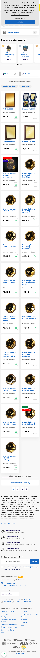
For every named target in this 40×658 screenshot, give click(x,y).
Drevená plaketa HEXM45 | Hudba (9, 246)
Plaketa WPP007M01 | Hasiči (9, 54)
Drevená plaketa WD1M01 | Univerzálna (9, 175)
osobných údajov (32, 567)
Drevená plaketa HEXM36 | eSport (28, 389)
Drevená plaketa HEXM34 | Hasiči (28, 423)
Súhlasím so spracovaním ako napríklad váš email (21, 568)
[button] (17, 64)
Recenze (24, 619)
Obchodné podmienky (9, 624)
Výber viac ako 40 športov (15, 538)
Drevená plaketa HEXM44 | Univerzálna (28, 246)
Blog (22, 625)
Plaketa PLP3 (8, 109)
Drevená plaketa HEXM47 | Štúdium (10, 210)
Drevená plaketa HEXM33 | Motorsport (9, 458)
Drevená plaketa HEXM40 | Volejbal (29, 317)
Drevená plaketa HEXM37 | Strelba (9, 389)
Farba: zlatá (25, 86)
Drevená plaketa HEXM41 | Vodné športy (9, 318)
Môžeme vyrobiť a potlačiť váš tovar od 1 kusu (21, 550)
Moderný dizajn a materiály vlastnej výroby (20, 544)
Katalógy (24, 622)
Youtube (17, 599)
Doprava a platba (7, 611)
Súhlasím (20, 22)
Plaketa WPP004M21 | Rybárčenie (25, 54)
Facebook (27, 599)
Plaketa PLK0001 (28, 109)
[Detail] (16, 117)
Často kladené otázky (9, 627)
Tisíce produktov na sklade (15, 532)
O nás (23, 617)
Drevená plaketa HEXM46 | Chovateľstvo (28, 211)
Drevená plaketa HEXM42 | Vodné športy (28, 282)
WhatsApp (27, 601)
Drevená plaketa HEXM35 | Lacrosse (10, 423)
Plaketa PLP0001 (28, 141)
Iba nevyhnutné (20, 18)
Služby (3, 617)
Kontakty (4, 614)
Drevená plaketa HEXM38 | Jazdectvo (28, 354)
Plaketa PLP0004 (9, 141)
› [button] (8, 523)
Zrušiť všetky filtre (9, 86)
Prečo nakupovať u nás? (29, 614)
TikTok (17, 601)
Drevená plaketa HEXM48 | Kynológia (28, 175)
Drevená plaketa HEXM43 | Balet (9, 281)
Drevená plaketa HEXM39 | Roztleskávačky (9, 354)
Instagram (7, 601)
